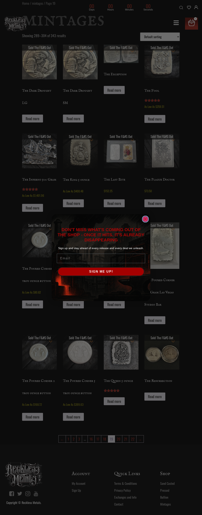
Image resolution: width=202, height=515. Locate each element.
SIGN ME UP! (101, 271)
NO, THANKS (101, 284)
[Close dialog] (145, 219)
